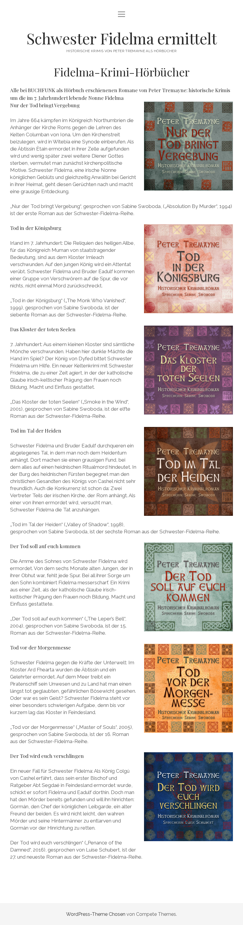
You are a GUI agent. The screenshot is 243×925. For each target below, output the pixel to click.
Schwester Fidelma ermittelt (121, 38)
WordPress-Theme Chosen (95, 914)
